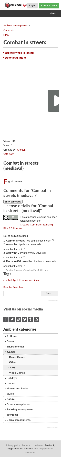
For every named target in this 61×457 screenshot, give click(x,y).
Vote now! (8, 153)
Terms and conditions (32, 445)
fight (15, 280)
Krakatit (21, 149)
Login (32, 5)
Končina (23, 280)
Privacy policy (13, 445)
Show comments (13, 201)
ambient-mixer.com (20, 5)
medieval (34, 280)
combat (7, 280)
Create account (49, 5)
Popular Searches (13, 287)
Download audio (15, 57)
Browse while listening (19, 52)
